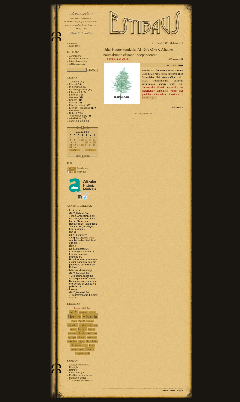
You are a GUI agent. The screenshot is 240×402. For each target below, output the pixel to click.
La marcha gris (76, 372)
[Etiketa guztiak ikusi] (82, 307)
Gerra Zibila (92, 341)
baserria (91, 329)
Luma (73, 289)
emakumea (92, 337)
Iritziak (72, 102)
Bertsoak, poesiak (78, 89)
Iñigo (72, 245)
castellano (74, 46)
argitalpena (85, 325)
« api (73, 150)
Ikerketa (73, 100)
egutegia (72, 337)
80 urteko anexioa (78, 61)
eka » (91, 150)
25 (82, 145)
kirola (91, 345)
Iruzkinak (81, 171)
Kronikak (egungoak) (80, 108)
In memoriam (75, 87)
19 (86, 142)
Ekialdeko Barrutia (78, 58)
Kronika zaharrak (118, 59)
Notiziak (73, 113)
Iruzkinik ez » (177, 106)
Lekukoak (74, 110)
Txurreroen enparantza (81, 380)
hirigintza (76, 345)
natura (81, 349)
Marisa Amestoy (80, 270)
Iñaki (72, 232)
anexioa (90, 321)
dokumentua (91, 333)
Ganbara (73, 97)
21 (94, 142)
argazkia (73, 325)
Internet (73, 84)
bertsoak (72, 333)
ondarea (90, 349)
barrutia (82, 329)
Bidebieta (83, 312)
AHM (74, 312)
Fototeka (73, 94)
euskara (73, 43)
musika (74, 349)
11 (82, 140)
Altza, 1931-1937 (78, 64)
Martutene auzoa (77, 378)
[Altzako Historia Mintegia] (82, 194)
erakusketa (72, 341)
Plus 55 (82, 321)
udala (87, 353)
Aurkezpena (75, 56)
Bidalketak (82, 168)
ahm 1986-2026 (77, 121)
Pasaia (74, 321)
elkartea (81, 337)
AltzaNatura (75, 118)
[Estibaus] (145, 40)
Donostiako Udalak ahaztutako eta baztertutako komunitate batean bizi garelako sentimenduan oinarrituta (162, 91)
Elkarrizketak (75, 92)
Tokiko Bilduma (77, 115)
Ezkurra (74, 210)
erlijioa (81, 341)
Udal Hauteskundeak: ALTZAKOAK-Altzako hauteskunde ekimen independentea (138, 52)
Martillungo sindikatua (80, 375)
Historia (89, 316)
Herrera (74, 316)
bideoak (80, 333)
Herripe (73, 370)
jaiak (85, 345)
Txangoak (74, 81)
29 (71, 147)
